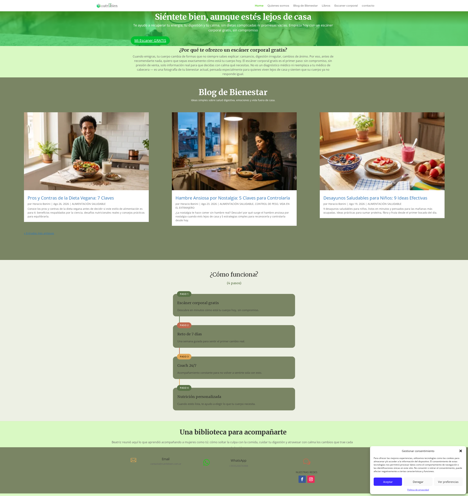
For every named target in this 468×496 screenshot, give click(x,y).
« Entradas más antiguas (39, 233)
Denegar (418, 482)
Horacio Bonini (41, 204)
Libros (326, 5)
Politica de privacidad (418, 489)
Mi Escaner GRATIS (150, 40)
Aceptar (388, 482)
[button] (461, 451)
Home (259, 5)
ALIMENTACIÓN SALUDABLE (89, 204)
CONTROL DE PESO (266, 204)
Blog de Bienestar (305, 5)
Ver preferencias (448, 482)
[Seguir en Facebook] (302, 479)
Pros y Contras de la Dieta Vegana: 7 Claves (71, 198)
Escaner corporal (346, 5)
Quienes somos (278, 5)
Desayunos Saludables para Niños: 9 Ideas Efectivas (375, 198)
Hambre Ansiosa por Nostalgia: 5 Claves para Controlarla (233, 198)
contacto (368, 5)
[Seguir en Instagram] (311, 479)
